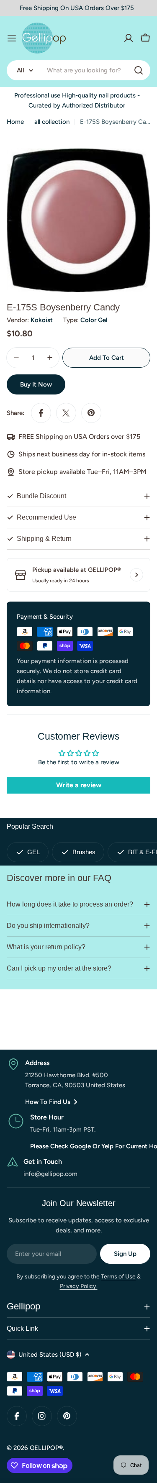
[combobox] (78, 70)
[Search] (139, 70)
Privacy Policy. (79, 1286)
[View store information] (136, 574)
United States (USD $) (49, 1354)
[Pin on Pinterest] (91, 413)
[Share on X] (66, 413)
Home (15, 122)
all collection (51, 122)
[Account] (129, 38)
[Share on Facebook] (41, 413)
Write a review (78, 785)
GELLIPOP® (46, 1448)
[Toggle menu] (12, 38)
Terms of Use (118, 1276)
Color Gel (94, 320)
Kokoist (42, 320)
